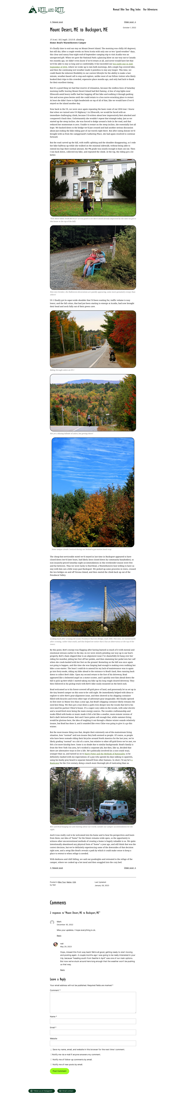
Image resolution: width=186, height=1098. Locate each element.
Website (53, 1038)
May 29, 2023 (66, 946)
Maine (69, 882)
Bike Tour (62, 882)
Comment (55, 990)
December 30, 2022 (65, 925)
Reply (59, 936)
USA (74, 882)
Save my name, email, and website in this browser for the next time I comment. (89, 1049)
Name (53, 1016)
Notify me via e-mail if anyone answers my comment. (76, 1054)
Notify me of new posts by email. (68, 1064)
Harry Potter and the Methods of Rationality (105, 753)
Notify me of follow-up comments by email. (72, 1059)
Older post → (130, 22)
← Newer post (56, 22)
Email (53, 1027)
